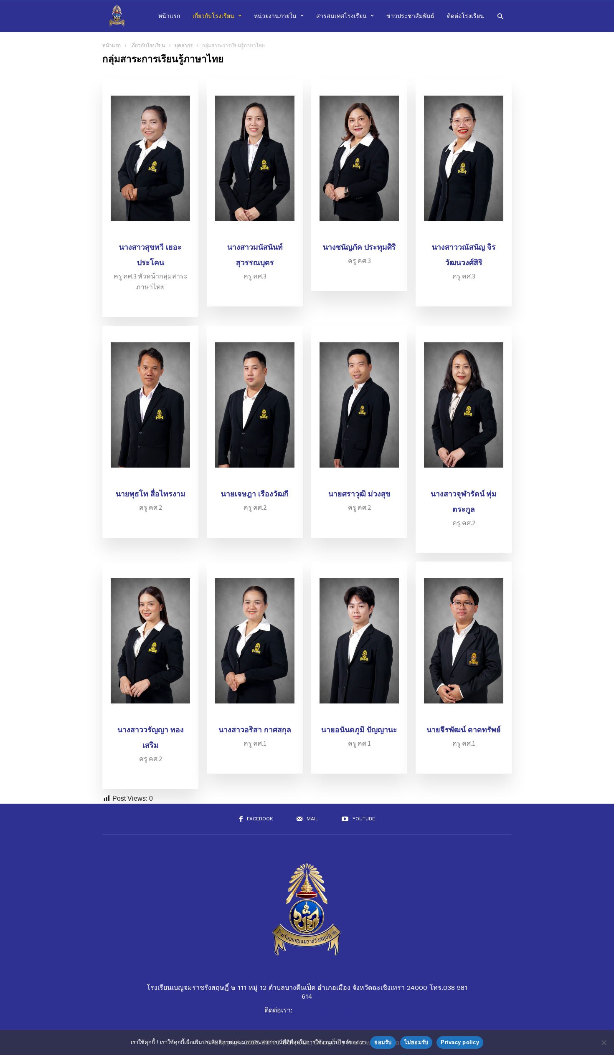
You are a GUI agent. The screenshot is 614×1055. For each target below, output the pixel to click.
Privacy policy (460, 1042)
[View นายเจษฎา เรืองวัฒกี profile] (254, 481)
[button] (500, 16)
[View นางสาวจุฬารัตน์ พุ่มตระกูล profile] (463, 481)
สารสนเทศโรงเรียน (341, 16)
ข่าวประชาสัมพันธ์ (410, 16)
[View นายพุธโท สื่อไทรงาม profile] (150, 481)
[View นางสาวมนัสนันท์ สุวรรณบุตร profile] (254, 234)
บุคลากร (184, 45)
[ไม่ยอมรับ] (603, 1042)
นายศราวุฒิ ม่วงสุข (359, 494)
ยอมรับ (382, 1042)
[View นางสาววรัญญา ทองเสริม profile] (150, 717)
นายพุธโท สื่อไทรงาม (150, 494)
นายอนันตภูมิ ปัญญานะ (359, 730)
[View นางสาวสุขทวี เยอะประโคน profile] (150, 234)
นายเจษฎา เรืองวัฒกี (255, 494)
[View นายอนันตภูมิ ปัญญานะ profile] (359, 717)
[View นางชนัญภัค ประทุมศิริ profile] (359, 234)
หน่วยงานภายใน (275, 16)
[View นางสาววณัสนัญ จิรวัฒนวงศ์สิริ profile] (463, 234)
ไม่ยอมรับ (416, 1042)
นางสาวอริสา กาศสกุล (254, 730)
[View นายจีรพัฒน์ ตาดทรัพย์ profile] (463, 717)
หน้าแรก (169, 16)
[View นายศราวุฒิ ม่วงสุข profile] (359, 481)
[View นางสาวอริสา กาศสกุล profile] (254, 717)
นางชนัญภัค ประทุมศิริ (359, 247)
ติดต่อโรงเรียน (465, 16)
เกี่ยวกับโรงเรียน (213, 16)
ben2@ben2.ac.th (322, 1010)
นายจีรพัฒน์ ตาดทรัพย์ (463, 730)
